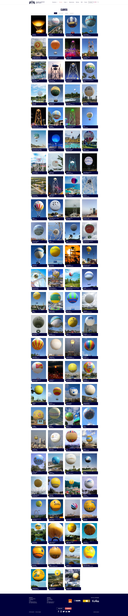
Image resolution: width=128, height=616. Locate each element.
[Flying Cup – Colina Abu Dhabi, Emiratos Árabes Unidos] (38, 117)
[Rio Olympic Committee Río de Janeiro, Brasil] (89, 255)
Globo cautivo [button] (61, 13)
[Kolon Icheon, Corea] (55, 232)
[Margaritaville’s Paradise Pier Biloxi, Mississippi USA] (72, 117)
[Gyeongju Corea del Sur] (38, 416)
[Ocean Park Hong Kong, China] (89, 370)
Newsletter (60, 608)
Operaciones (71, 2)
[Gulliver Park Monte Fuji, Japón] (89, 532)
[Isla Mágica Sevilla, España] (55, 117)
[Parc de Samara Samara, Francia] (38, 532)
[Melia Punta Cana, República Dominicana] (72, 232)
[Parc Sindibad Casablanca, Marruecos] (72, 255)
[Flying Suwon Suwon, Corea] (38, 255)
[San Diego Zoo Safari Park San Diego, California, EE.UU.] (38, 48)
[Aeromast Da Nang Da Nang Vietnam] (72, 71)
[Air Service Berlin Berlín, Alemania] (72, 393)
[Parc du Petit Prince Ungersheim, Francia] (38, 278)
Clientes (60, 2)
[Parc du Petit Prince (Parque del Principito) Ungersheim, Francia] (72, 278)
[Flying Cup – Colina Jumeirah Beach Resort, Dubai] (89, 209)
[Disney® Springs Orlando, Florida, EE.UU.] (89, 25)
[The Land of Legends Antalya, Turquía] (38, 232)
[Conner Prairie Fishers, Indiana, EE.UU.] (38, 347)
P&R (81, 2)
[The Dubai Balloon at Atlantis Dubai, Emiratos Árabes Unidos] (38, 140)
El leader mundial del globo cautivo (40, 2)
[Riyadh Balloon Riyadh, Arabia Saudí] (55, 140)
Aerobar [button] (66, 13)
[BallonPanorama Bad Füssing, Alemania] (38, 579)
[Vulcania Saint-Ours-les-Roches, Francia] (89, 278)
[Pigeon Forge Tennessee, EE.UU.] (72, 301)
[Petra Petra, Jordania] (89, 117)
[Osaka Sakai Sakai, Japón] (38, 94)
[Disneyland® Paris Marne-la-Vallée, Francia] (72, 25)
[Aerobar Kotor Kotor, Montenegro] (55, 71)
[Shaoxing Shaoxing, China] (72, 555)
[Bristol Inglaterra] (89, 417)
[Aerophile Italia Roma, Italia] (38, 463)
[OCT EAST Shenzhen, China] (89, 347)
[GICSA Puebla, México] (38, 209)
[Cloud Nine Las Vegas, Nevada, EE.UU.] (89, 324)
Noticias (77, 2)
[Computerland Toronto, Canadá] (38, 440)
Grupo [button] (65, 2)
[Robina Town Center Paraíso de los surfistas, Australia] (89, 555)
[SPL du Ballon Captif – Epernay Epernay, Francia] (55, 209)
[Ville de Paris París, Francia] (89, 509)
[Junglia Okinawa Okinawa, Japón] (55, 94)
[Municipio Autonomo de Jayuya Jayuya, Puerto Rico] (89, 232)
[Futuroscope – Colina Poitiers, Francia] (38, 71)
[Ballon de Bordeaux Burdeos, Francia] (55, 532)
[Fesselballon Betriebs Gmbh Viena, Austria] (38, 509)
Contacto (90, 2)
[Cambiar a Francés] (94, 2)
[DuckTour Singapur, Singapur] (55, 393)
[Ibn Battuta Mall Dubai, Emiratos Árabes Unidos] (72, 370)
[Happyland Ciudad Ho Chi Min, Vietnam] (89, 301)
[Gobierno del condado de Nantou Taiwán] (89, 71)
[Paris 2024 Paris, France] (38, 25)
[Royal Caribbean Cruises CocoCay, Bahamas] (72, 186)
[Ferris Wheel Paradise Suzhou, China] (38, 324)
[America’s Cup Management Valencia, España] (38, 370)
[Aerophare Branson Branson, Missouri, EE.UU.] (55, 278)
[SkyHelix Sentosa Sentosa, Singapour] (38, 163)
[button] (98, 2)
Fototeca (68, 608)
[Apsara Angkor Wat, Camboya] (72, 463)
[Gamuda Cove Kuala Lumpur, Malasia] (72, 163)
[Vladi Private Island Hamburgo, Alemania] (89, 393)
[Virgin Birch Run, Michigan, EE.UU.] (55, 556)
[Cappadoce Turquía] (38, 393)
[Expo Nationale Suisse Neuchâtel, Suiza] (38, 486)
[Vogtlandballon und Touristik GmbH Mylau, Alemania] (55, 509)
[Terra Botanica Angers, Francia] (55, 255)
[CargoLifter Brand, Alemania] (89, 486)
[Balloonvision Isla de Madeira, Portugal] (55, 439)
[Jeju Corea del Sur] (72, 439)
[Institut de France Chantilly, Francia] (72, 579)
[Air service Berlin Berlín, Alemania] (72, 509)
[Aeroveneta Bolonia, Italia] (55, 486)
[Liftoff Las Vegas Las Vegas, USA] (72, 48)
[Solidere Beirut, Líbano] (55, 417)
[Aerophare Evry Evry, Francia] (55, 370)
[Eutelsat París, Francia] (89, 463)
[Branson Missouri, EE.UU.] (72, 417)
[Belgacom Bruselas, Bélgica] (55, 463)
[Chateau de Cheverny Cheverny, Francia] (55, 579)
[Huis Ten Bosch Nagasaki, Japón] (72, 486)
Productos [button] (54, 2)
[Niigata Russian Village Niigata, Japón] (72, 532)
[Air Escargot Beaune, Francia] (38, 555)
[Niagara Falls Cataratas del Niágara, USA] (72, 94)
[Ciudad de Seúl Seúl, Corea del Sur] (89, 94)
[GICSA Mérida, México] (72, 324)
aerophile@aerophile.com (32, 601)
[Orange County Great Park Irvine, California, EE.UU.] (55, 48)
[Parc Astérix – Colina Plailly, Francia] (89, 48)
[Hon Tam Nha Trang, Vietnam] (55, 324)
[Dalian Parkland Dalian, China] (55, 186)
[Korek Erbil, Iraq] (38, 301)
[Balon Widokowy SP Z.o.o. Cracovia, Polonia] (89, 163)
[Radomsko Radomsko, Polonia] (89, 186)
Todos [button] (55, 13)
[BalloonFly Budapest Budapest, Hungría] (72, 140)
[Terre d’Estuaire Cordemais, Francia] (38, 186)
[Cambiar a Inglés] (95, 2)
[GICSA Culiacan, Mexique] (89, 140)
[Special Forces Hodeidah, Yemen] (55, 347)
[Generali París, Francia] (55, 25)
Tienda (85, 2)
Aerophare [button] (72, 13)
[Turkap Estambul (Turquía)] (89, 439)
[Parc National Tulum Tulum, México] (72, 209)
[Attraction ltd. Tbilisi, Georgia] (55, 163)
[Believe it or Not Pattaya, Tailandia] (55, 301)
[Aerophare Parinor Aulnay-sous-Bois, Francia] (72, 347)
